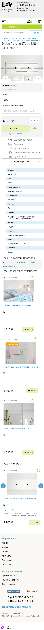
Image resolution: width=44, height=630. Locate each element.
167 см (8, 262)
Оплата (5, 551)
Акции (5, 543)
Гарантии (6, 564)
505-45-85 (20, 600)
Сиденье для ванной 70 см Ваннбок (18, 305)
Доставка (6, 560)
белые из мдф (11, 266)
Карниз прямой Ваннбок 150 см (16, 428)
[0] (29, 21)
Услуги (5, 547)
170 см (32, 262)
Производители (9, 575)
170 (16, 262)
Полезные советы (10, 580)
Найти (36, 33)
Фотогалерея (8, 584)
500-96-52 (20, 597)
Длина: (5, 95)
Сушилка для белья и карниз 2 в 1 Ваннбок (21, 367)
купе (23, 262)
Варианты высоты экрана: (12, 105)
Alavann (16, 86)
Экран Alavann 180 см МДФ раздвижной (20, 498)
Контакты (6, 556)
